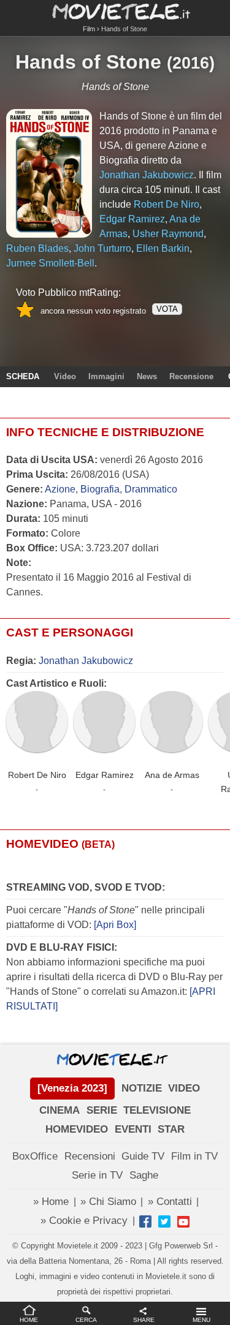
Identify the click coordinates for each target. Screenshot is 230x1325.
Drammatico (151, 489)
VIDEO (184, 1088)
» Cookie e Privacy (84, 1220)
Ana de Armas (172, 775)
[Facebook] (145, 1221)
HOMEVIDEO (76, 1129)
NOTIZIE (141, 1088)
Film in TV (194, 1156)
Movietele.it (115, 10)
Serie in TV (97, 1175)
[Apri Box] (113, 924)
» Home (51, 1201)
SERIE (101, 1110)
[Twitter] (164, 1221)
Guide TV (142, 1156)
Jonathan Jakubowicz (86, 660)
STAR (171, 1129)
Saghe (143, 1175)
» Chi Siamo (108, 1201)
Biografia (100, 489)
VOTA (167, 309)
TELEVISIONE (157, 1110)
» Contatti (170, 1201)
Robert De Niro (37, 775)
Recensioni (89, 1156)
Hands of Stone (88, 62)
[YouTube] (183, 1221)
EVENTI (133, 1129)
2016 (190, 63)
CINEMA (59, 1110)
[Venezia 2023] (72, 1088)
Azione (60, 489)
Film (89, 28)
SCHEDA (22, 376)
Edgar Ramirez (104, 775)
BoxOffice (35, 1156)
